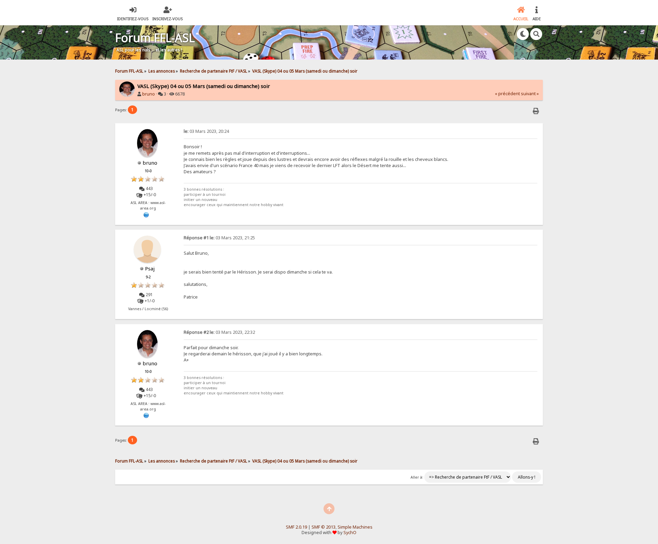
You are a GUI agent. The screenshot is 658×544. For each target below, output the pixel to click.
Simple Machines (355, 527)
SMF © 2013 (324, 527)
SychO (349, 532)
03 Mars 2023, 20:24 (206, 131)
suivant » (530, 94)
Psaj (150, 268)
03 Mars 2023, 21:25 (219, 238)
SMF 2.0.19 (296, 527)
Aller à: (417, 477)
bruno (148, 94)
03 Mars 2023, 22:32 (219, 332)
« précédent (507, 94)
